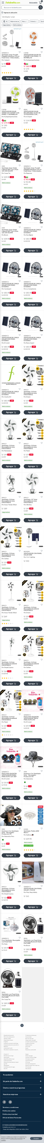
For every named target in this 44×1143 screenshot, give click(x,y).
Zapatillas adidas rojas (9, 1059)
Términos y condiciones (11, 1107)
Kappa (27, 1054)
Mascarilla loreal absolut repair (11, 1062)
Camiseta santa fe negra (9, 1067)
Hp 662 (5, 1068)
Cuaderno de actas (29, 1043)
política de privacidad (16, 1138)
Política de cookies (9, 1111)
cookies (3, 1140)
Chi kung (27, 1062)
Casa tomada (28, 1037)
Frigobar (6, 1041)
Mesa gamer (6, 1065)
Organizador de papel (30, 1040)
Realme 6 (6, 1046)
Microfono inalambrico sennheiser (11, 1049)
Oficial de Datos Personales (12, 1117)
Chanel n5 (6, 1054)
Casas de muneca (8, 1060)
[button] (22, 7)
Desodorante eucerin (9, 1035)
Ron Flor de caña (29, 1038)
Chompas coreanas (29, 1059)
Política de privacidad (10, 1114)
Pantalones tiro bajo (8, 1055)
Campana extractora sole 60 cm (11, 1045)
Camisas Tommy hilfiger (31, 1057)
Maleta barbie (28, 1045)
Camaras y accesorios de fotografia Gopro (11, 1043)
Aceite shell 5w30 (8, 1048)
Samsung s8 (6, 1057)
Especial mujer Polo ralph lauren (32, 1065)
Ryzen (26, 1048)
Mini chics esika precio (9, 1037)
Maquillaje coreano (8, 1040)
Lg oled (5, 1063)
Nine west (27, 1046)
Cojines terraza (29, 1060)
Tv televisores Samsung (30, 1035)
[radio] (2, 73)
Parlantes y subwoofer (30, 1049)
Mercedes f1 (28, 1068)
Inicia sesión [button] (33, 2)
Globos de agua (29, 1055)
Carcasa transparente (30, 1063)
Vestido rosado (7, 1038)
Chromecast (28, 1067)
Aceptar (36, 1138)
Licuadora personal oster (31, 1041)
